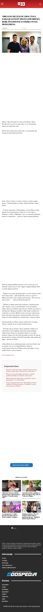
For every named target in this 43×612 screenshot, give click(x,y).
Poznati (4, 28)
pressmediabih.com (8, 355)
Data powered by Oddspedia (21, 571)
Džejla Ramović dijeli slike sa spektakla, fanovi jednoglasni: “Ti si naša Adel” (21, 379)
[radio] (27, 10)
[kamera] (19, 10)
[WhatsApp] (28, 458)
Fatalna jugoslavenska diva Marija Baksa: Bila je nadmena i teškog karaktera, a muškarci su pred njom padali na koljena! (21, 384)
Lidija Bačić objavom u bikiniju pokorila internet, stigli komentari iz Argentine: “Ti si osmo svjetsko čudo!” (11, 495)
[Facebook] (15, 458)
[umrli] (23, 10)
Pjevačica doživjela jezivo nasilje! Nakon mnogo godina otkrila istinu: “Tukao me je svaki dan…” (21, 370)
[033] (21, 4)
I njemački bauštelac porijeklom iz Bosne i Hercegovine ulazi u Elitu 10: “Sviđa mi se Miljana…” (31, 494)
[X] (19, 458)
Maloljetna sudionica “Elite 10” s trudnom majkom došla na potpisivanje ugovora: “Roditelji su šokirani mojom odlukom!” (31, 516)
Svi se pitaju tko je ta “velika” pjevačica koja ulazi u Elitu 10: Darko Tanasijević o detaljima (10, 515)
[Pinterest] (24, 458)
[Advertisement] (21, 87)
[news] (31, 10)
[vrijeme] (15, 10)
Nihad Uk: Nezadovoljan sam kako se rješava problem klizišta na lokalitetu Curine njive (20, 375)
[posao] (11, 10)
